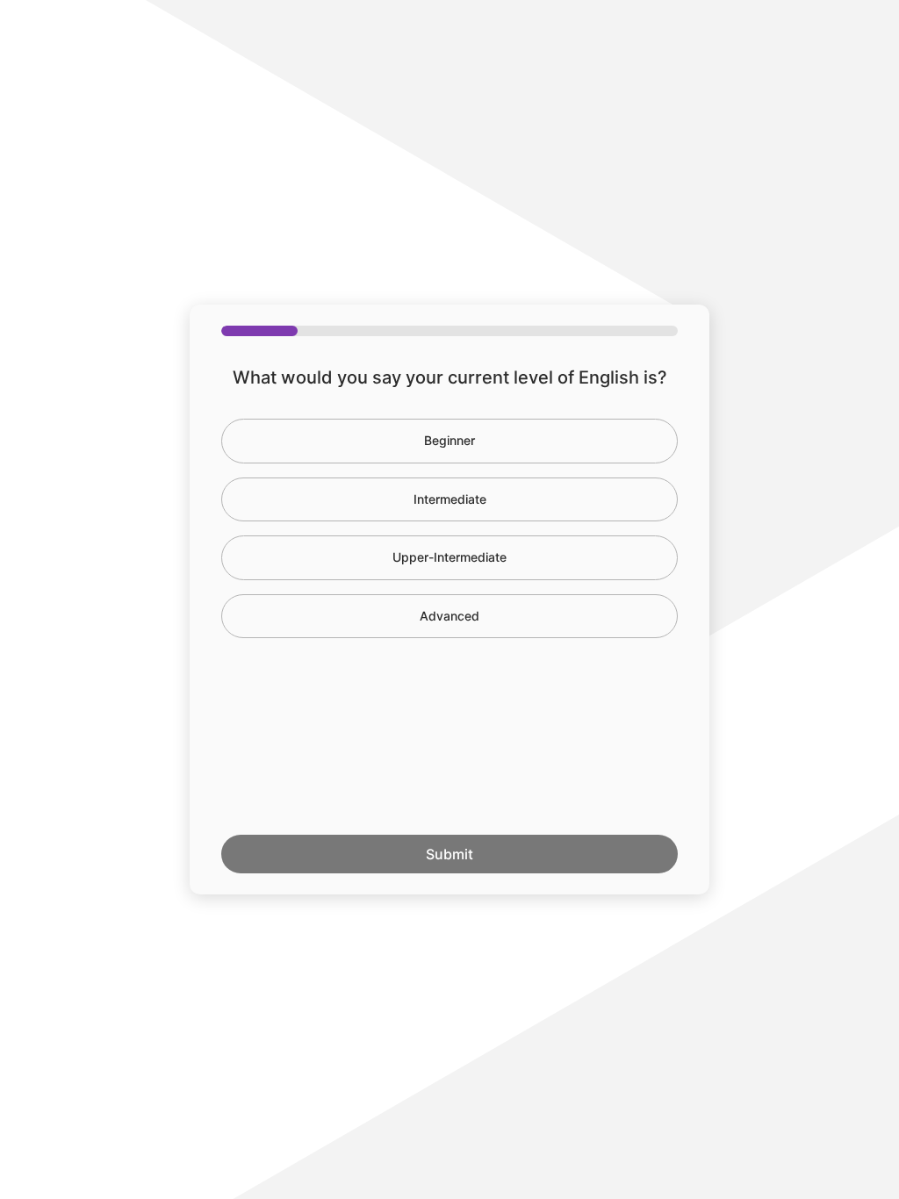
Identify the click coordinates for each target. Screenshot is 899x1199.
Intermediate (450, 499)
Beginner (449, 440)
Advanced (449, 615)
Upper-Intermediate (449, 556)
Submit (449, 854)
